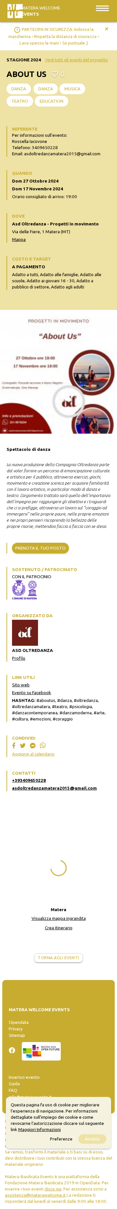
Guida (14, 1083)
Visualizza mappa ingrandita (59, 918)
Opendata (19, 1022)
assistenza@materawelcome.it (35, 1195)
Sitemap (17, 1035)
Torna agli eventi (58, 958)
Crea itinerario (58, 927)
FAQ (13, 1090)
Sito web (21, 684)
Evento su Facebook (31, 692)
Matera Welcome (40, 11)
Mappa (19, 239)
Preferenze (61, 1138)
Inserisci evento (24, 1077)
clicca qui (53, 1188)
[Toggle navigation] (102, 8)
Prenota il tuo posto (40, 548)
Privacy (16, 1028)
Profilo (18, 658)
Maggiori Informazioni (39, 1129)
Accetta (92, 1138)
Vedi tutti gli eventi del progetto (76, 59)
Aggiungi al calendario (33, 754)
